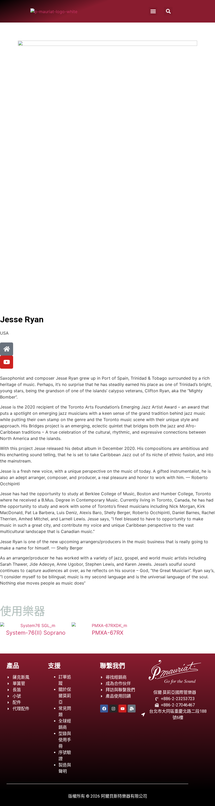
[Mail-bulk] (132, 708)
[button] (153, 11)
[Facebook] (104, 708)
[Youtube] (6, 362)
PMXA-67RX (107, 632)
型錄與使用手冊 (64, 740)
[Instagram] (113, 708)
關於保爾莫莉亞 (64, 696)
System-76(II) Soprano (36, 632)
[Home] (6, 349)
